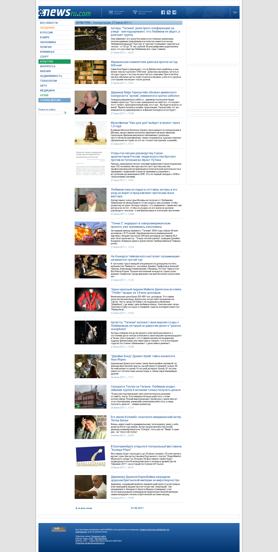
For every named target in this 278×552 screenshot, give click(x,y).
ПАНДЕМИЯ (47, 27)
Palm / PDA (88, 539)
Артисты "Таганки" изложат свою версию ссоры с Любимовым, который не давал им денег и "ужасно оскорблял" (146, 326)
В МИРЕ (44, 37)
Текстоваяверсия (119, 12)
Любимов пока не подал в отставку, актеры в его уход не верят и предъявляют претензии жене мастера (144, 193)
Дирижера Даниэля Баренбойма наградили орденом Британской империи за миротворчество (145, 478)
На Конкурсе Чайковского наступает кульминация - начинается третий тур (146, 258)
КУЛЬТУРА (46, 61)
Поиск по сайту (46, 109)
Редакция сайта (98, 536)
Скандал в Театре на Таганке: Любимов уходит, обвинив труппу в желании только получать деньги (146, 388)
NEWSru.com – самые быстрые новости (93, 541)
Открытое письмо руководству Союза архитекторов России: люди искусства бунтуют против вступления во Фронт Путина (143, 156)
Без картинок (101, 539)
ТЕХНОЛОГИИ (48, 80)
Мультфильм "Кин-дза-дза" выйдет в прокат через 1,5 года (145, 124)
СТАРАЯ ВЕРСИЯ (50, 100)
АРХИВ (44, 95)
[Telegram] (174, 12)
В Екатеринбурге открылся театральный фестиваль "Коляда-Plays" (146, 448)
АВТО (43, 85)
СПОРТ (44, 56)
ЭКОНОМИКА (48, 42)
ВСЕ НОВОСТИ (49, 22)
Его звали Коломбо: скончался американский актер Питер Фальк (146, 418)
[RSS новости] (169, 12)
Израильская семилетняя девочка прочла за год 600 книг (144, 63)
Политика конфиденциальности (90, 543)
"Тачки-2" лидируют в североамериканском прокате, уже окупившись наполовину (140, 225)
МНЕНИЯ (45, 71)
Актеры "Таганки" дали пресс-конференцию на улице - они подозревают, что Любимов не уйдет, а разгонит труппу (145, 31)
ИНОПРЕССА (48, 66)
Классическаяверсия (145, 12)
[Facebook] (163, 12)
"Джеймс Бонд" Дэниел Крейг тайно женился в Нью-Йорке (143, 357)
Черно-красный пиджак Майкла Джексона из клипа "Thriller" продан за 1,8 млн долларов (146, 291)
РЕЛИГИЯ (45, 47)
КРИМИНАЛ (47, 51)
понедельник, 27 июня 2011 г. (112, 22)
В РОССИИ (46, 32)
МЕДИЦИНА (47, 90)
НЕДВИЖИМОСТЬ (51, 76)
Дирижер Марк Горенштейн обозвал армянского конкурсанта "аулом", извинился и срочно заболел (145, 94)
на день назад (85, 508)
